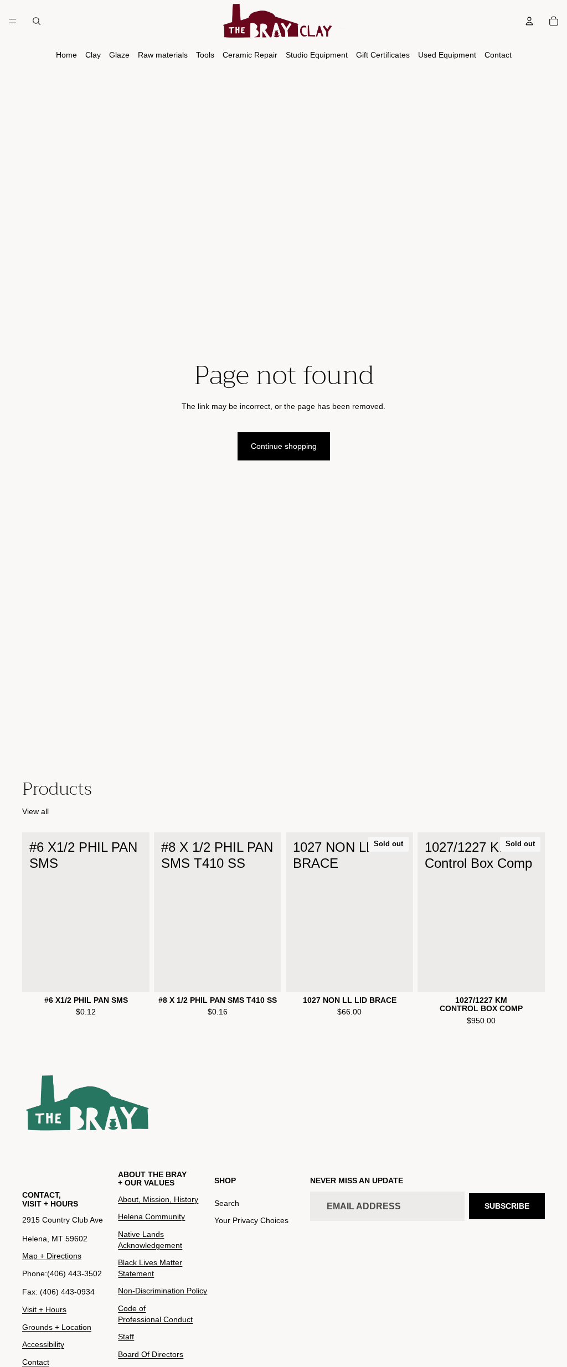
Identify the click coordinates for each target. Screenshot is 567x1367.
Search (226, 1203)
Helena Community (151, 1217)
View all (35, 811)
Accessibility (43, 1344)
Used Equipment (447, 54)
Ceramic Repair (250, 54)
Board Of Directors (150, 1354)
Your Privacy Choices (251, 1220)
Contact (498, 54)
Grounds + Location (56, 1327)
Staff (126, 1336)
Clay (93, 54)
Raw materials (163, 54)
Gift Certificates (383, 54)
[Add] (132, 975)
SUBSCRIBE (506, 1206)
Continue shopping (284, 446)
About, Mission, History (158, 1199)
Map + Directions (51, 1255)
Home (66, 54)
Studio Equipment (317, 54)
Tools (205, 54)
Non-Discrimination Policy (162, 1290)
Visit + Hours (44, 1309)
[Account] (529, 21)
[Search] (36, 21)
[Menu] (12, 21)
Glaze (119, 54)
